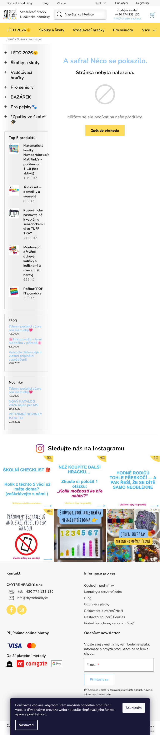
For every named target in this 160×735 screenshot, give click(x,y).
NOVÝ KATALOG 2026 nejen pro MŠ (23, 403)
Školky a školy (25, 63)
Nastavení (26, 725)
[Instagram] (21, 610)
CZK (99, 3)
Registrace (143, 3)
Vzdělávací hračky (21, 75)
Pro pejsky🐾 (24, 107)
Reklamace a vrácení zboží (103, 611)
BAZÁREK (21, 97)
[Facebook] (11, 610)
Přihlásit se (99, 679)
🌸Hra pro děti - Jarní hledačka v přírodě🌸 (25, 341)
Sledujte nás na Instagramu (86, 448)
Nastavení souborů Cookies (104, 617)
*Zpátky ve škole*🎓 (28, 119)
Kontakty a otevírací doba (103, 592)
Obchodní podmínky (19, 3)
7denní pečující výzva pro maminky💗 (25, 328)
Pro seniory (22, 87)
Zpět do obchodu (105, 130)
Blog (45, 3)
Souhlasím (134, 708)
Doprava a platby (96, 604)
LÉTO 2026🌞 (24, 53)
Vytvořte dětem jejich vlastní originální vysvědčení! (25, 356)
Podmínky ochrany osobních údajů (109, 623)
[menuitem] (18, 30)
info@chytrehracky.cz (32, 598)
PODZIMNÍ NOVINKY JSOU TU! (25, 416)
